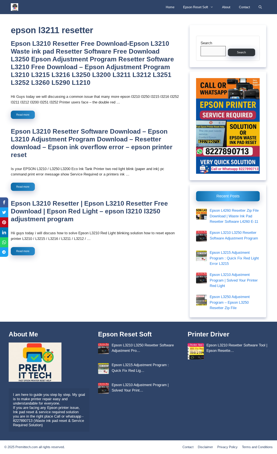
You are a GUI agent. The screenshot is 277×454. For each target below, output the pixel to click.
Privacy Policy (227, 447)
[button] (260, 7)
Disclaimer (205, 447)
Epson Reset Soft (195, 7)
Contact (244, 7)
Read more (22, 114)
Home (170, 7)
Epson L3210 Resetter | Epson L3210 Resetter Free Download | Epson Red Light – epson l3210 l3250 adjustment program (89, 211)
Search (206, 43)
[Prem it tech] (14, 7)
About (226, 7)
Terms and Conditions (257, 447)
